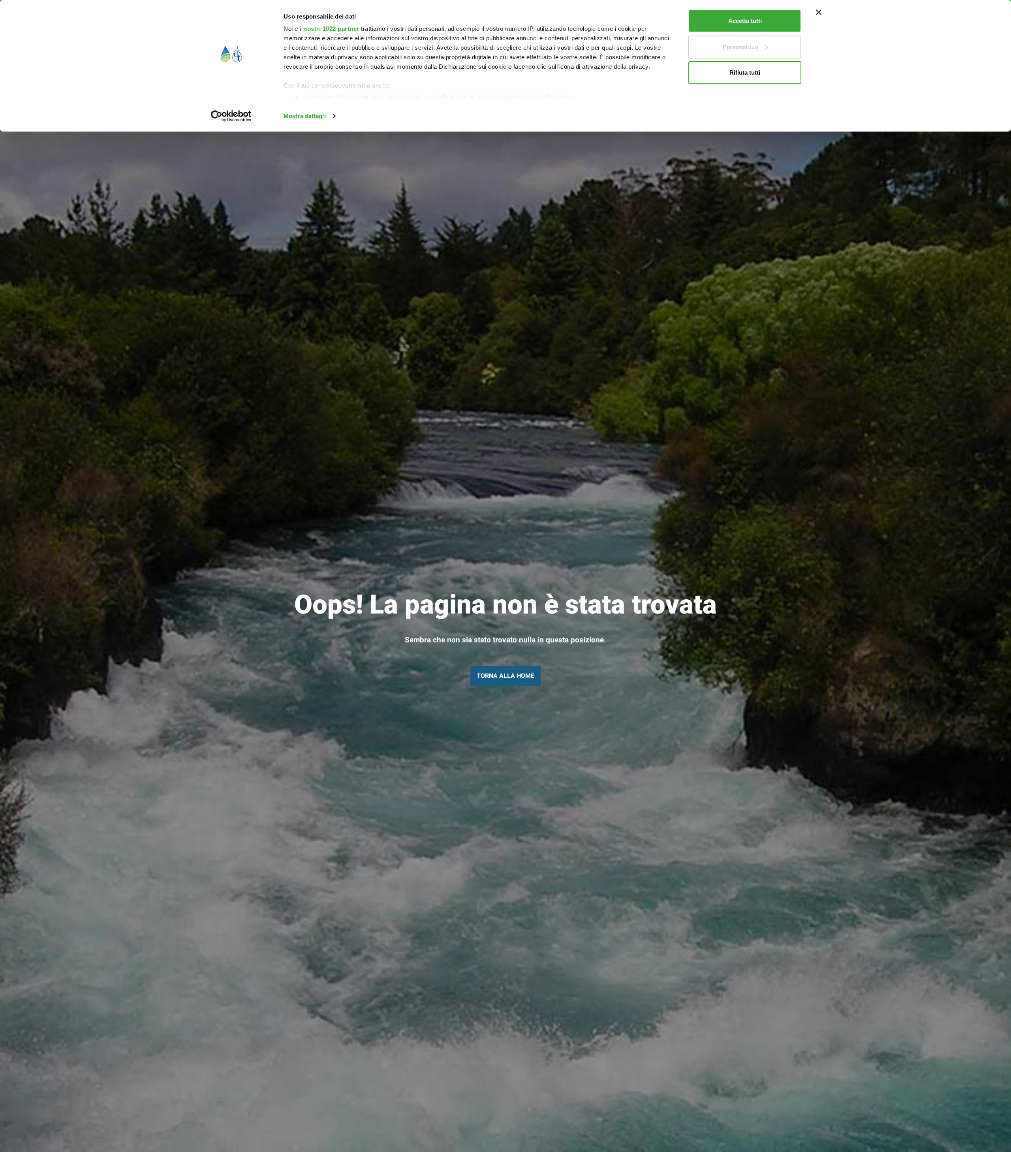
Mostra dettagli (305, 116)
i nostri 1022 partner (329, 28)
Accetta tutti (745, 20)
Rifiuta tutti (744, 72)
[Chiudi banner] (818, 12)
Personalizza (740, 46)
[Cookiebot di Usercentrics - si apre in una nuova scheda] (231, 116)
